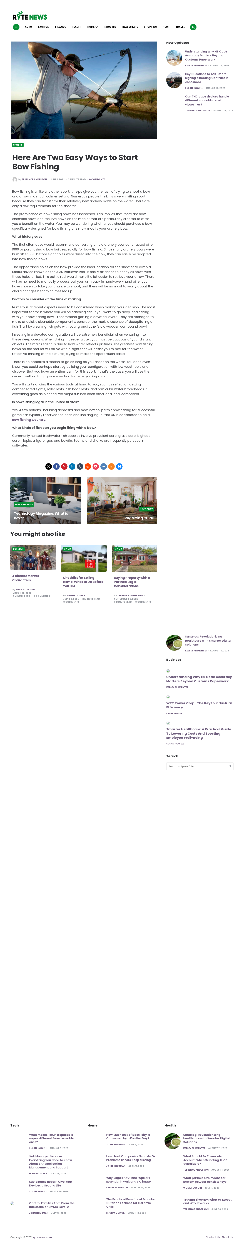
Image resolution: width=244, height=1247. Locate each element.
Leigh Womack (38, 1173)
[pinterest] (64, 466)
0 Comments (97, 179)
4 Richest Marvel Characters (25, 578)
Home (90, 27)
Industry (110, 27)
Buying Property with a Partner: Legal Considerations (132, 581)
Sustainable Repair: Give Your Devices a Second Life (50, 1184)
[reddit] (88, 466)
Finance (60, 27)
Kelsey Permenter (196, 65)
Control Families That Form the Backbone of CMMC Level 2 (51, 1205)
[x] (48, 466)
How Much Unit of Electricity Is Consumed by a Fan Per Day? (128, 1137)
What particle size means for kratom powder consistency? (204, 1180)
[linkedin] (72, 466)
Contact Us (213, 1237)
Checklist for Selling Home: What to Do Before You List (83, 581)
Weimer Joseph (75, 595)
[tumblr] (80, 466)
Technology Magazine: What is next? (41, 516)
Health (76, 27)
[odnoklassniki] (111, 466)
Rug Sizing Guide (139, 518)
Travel (180, 27)
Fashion (43, 27)
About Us (227, 1237)
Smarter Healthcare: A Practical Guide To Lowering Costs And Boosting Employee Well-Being (198, 733)
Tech (166, 27)
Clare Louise (174, 713)
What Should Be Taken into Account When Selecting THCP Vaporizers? (205, 1160)
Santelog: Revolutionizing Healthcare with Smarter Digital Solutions (208, 640)
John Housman (25, 589)
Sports (18, 145)
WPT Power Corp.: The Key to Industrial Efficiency (199, 705)
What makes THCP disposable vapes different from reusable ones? (51, 1138)
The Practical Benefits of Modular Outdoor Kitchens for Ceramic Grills (130, 1203)
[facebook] (56, 466)
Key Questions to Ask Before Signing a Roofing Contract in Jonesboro (206, 78)
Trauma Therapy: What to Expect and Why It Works (207, 1201)
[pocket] (96, 466)
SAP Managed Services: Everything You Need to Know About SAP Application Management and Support (50, 1162)
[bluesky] (119, 466)
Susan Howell (194, 88)
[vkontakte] (103, 466)
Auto (28, 27)
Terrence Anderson (34, 179)
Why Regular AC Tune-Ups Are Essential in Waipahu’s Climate (128, 1180)
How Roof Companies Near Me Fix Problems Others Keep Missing (130, 1158)
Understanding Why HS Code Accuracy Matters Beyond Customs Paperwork (206, 55)
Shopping (150, 27)
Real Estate (130, 27)
